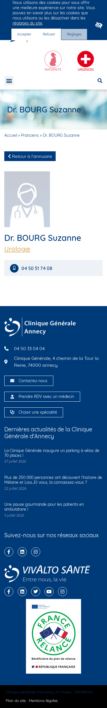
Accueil (10, 135)
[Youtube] (49, 591)
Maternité (53, 70)
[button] (99, 25)
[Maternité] (53, 59)
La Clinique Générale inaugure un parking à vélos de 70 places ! (51, 453)
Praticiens (30, 135)
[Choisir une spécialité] (12, 412)
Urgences (86, 70)
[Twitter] (35, 591)
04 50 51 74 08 (37, 268)
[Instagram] (35, 551)
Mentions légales (43, 700)
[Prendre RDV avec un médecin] (12, 397)
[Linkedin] (22, 551)
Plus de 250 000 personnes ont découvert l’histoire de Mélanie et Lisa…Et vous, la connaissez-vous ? (53, 480)
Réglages (74, 34)
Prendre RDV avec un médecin (46, 396)
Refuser (49, 34)
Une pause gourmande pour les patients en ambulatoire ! (44, 507)
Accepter (24, 34)
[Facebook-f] (8, 551)
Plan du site (16, 700)
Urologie (17, 249)
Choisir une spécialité (38, 412)
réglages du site (27, 23)
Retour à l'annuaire (31, 156)
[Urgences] (85, 59)
